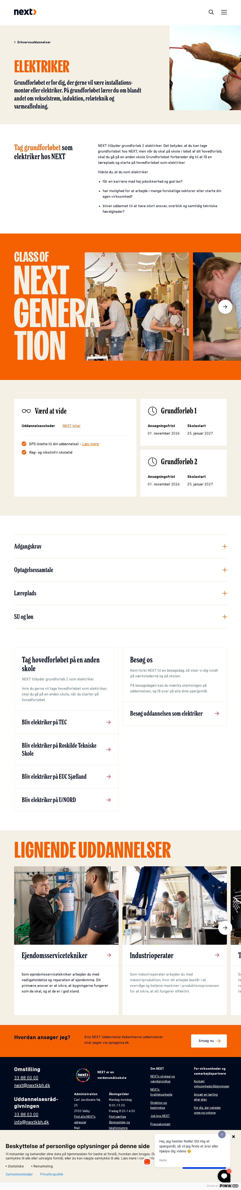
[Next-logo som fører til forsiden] (25, 12)
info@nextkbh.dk (31, 1122)
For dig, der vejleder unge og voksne (207, 1110)
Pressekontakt (160, 1124)
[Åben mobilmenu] (224, 13)
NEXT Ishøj (71, 426)
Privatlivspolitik (51, 1174)
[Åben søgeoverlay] (211, 13)
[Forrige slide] (16, 928)
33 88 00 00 (26, 1078)
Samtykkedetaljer (19, 1174)
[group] (66, 940)
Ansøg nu (206, 1041)
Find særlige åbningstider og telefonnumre (119, 1122)
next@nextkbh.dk (32, 1085)
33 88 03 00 (26, 1115)
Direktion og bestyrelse (158, 1105)
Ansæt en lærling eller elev (206, 1097)
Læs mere (90, 444)
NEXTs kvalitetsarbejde (161, 1092)
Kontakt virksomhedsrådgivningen (211, 1084)
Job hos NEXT (160, 1116)
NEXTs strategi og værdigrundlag (162, 1079)
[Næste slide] (225, 307)
